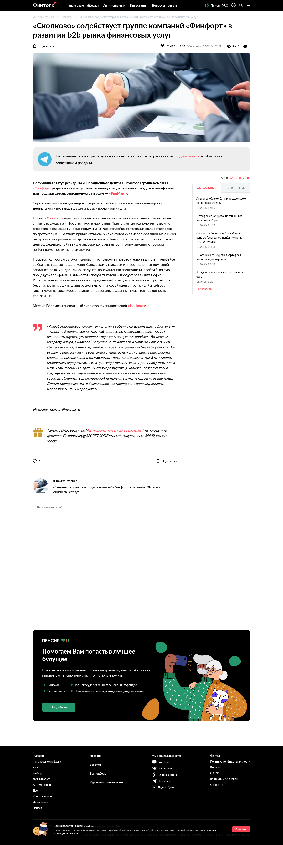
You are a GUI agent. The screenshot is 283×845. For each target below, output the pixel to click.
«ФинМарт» (118, 193)
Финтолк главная (43, 17)
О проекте (216, 784)
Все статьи (96, 764)
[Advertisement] (141, 584)
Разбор (37, 773)
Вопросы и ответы (165, 5)
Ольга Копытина (240, 177)
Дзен (36, 790)
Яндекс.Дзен (166, 787)
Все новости (204, 288)
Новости (67, 17)
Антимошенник (114, 5)
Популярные (235, 187)
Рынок (37, 767)
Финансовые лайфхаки (82, 5)
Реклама (215, 767)
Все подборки (98, 773)
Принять (241, 829)
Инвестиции (138, 5)
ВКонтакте (165, 768)
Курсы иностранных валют (106, 782)
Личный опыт (41, 779)
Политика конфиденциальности (230, 761)
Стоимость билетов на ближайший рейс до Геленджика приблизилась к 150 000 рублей (219, 237)
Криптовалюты (42, 796)
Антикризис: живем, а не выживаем (114, 430)
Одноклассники (168, 774)
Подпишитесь (186, 156)
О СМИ (214, 773)
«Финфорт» (42, 188)
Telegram (164, 781)
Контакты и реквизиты (224, 779)
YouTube (164, 762)
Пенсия (37, 807)
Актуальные (206, 187)
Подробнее (59, 707)
